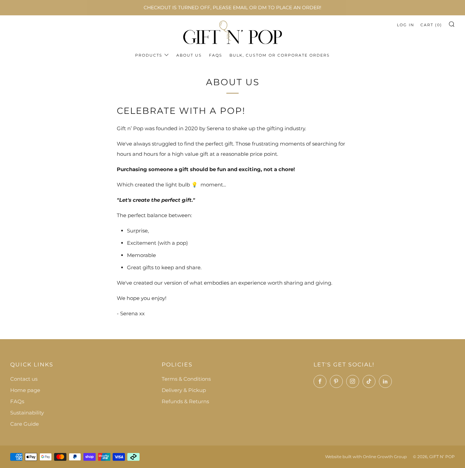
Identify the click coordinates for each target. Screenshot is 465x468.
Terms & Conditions (186, 379)
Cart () (431, 24)
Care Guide (24, 424)
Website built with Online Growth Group (366, 456)
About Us (189, 55)
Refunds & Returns (185, 401)
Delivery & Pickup (184, 390)
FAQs (215, 55)
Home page (25, 390)
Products (148, 55)
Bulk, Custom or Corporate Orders (279, 55)
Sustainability (27, 412)
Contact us (23, 379)
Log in (405, 24)
